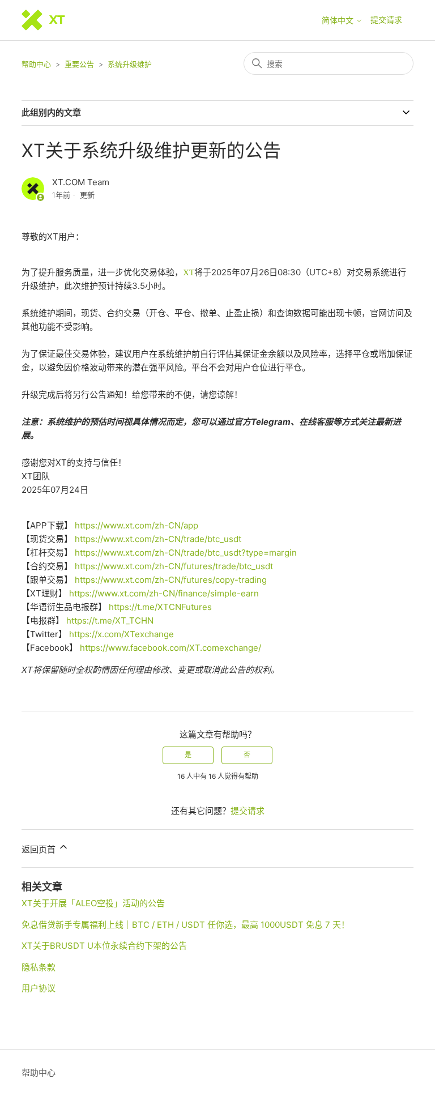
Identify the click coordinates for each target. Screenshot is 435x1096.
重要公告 (79, 64)
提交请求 (386, 19)
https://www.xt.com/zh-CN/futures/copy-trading (171, 579)
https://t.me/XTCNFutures (160, 607)
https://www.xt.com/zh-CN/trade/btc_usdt (158, 539)
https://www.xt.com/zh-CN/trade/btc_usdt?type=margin (186, 552)
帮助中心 (36, 64)
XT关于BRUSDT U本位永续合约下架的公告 (104, 945)
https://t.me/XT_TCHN (109, 620)
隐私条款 (39, 967)
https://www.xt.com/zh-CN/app (136, 525)
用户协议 (39, 988)
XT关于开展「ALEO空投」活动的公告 (93, 903)
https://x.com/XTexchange (121, 634)
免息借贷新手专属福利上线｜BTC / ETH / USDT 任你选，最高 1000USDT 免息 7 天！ (185, 924)
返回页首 (40, 849)
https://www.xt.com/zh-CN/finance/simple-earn (164, 593)
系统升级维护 (130, 64)
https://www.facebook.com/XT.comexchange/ (170, 647)
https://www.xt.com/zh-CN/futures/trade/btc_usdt (174, 566)
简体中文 (339, 20)
